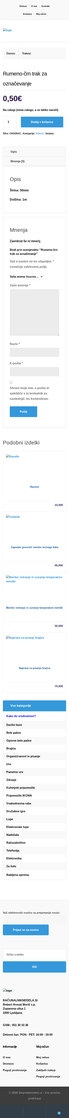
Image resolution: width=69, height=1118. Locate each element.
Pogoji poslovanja (15, 1070)
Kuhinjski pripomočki (20, 787)
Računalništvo (15, 842)
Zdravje (11, 779)
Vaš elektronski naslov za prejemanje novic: (31, 912)
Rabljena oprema (17, 874)
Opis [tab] (14, 151)
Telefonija (12, 850)
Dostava (8, 1063)
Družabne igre (15, 811)
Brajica (11, 748)
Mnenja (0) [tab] (18, 161)
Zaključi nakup (46, 1070)
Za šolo (11, 866)
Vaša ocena (17, 276)
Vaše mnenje (20, 285)
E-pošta (16, 363)
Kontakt (46, 6)
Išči (34, 966)
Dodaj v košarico (42, 122)
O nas (34, 6)
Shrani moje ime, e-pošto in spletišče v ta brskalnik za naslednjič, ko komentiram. (29, 393)
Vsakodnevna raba (18, 803)
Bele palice (13, 732)
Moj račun (41, 14)
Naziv (15, 344)
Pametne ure (14, 772)
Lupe (9, 819)
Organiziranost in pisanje (23, 756)
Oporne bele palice (18, 740)
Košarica (27, 14)
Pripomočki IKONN (19, 795)
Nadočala (12, 834)
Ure (8, 764)
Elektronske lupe (17, 827)
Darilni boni (14, 724)
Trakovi (39, 133)
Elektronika (13, 858)
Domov (23, 6)
